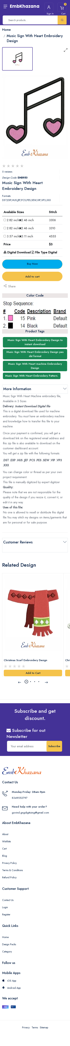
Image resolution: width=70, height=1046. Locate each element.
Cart (4, 848)
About (5, 834)
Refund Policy (9, 877)
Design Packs (9, 944)
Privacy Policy (9, 863)
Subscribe (54, 746)
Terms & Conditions (12, 870)
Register (6, 914)
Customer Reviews (18, 542)
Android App (13, 988)
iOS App (11, 980)
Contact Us (7, 900)
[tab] (17, 59)
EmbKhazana (24, 6)
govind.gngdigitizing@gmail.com (30, 813)
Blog (4, 856)
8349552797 (19, 798)
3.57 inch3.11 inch (20, 236)
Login (5, 907)
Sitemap (44, 1027)
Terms (35, 1027)
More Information (17, 389)
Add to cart (32, 277)
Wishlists (6, 841)
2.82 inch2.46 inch (20, 220)
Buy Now (32, 264)
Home (5, 937)
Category (7, 951)
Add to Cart (33, 673)
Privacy (26, 1027)
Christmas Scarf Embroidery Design (25, 660)
